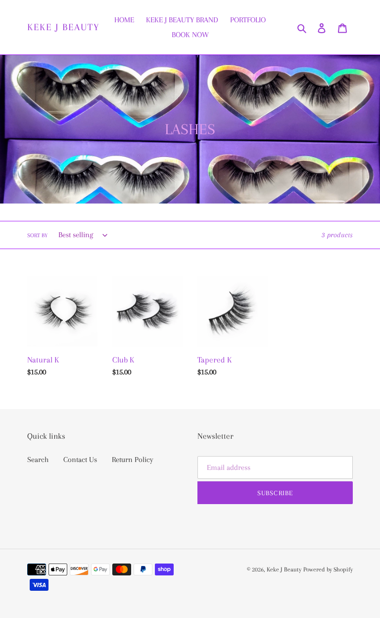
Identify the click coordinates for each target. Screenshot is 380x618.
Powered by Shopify (328, 569)
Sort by (37, 235)
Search (37, 459)
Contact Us (80, 459)
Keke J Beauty (63, 27)
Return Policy (132, 459)
